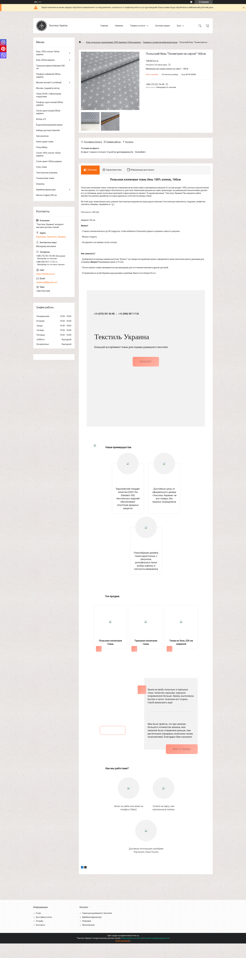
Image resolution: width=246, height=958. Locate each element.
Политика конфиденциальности (157, 938)
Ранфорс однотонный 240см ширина (49, 103)
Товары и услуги (137, 26)
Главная (104, 26)
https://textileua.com (45, 274)
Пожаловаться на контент (131, 938)
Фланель (40, 184)
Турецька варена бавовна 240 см (50, 67)
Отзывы (39, 921)
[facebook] (82, 868)
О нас (38, 913)
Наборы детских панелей (48, 130)
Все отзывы (182, 749)
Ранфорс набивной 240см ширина (48, 75)
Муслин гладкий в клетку (48, 88)
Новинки (119, 26)
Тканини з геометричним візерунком (160, 42)
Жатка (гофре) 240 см (46, 195)
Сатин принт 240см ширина (49, 161)
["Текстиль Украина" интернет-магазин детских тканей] (41, 25)
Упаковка (86, 921)
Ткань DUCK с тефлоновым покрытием (48, 95)
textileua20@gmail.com (47, 282)
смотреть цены (112, 730)
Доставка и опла (44, 917)
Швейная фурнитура (46, 189)
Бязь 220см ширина (45, 60)
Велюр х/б (41, 119)
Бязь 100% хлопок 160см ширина (47, 53)
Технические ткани (45, 178)
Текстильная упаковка (46, 173)
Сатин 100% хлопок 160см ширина (48, 154)
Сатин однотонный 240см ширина (48, 112)
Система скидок (162, 26)
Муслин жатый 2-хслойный (48, 82)
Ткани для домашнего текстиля (97, 913)
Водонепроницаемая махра (49, 125)
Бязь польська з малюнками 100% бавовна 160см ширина (113, 42)
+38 (104, 313)
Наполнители (42, 136)
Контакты (40, 925)
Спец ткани (41, 167)
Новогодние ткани (44, 141)
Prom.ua (135, 936)
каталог (146, 361)
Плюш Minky (41, 147)
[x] (85, 868)
